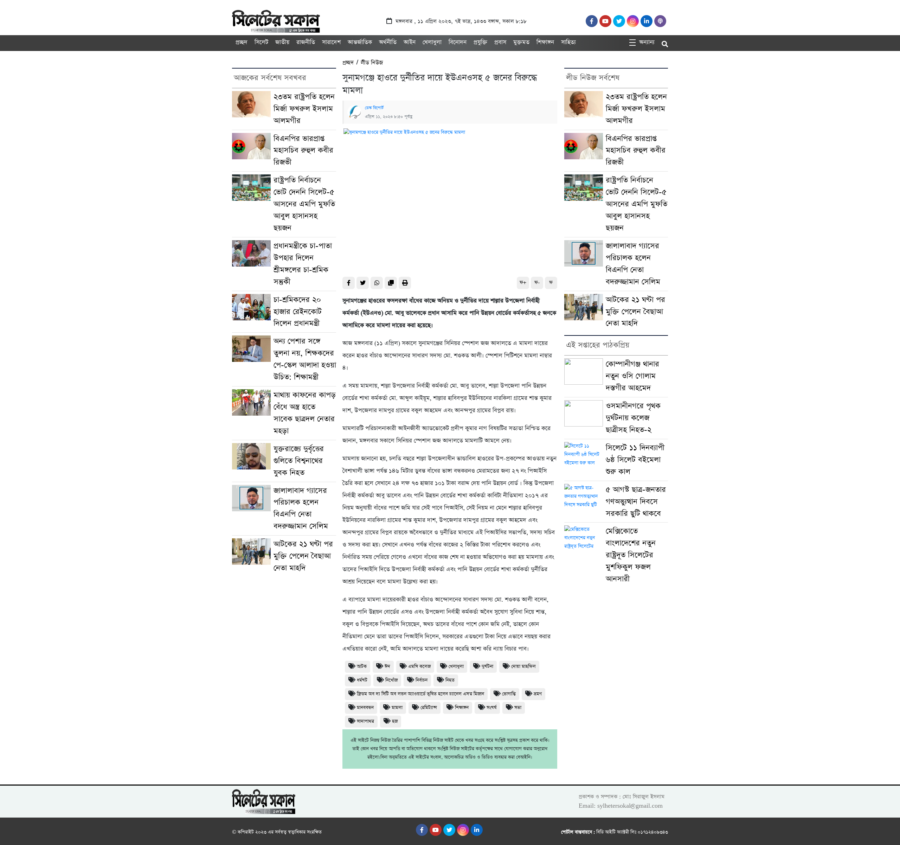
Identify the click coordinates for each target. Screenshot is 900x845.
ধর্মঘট (362, 680)
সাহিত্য (568, 42)
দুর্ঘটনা (487, 666)
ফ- (537, 282)
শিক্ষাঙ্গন (545, 42)
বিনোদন (458, 42)
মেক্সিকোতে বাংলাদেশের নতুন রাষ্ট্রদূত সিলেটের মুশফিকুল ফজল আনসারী (631, 555)
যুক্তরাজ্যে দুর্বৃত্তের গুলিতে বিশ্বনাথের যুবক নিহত (299, 460)
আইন (410, 42)
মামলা (397, 707)
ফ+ (523, 282)
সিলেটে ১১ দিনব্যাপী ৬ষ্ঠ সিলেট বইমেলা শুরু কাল (635, 459)
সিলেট (261, 42)
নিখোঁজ (391, 680)
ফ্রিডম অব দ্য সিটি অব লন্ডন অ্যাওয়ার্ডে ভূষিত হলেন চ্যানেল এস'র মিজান (420, 694)
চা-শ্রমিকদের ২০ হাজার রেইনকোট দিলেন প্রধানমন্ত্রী (298, 311)
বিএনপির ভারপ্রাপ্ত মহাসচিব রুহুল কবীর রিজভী (303, 150)
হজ (395, 721)
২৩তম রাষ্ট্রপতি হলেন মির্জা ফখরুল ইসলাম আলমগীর (304, 108)
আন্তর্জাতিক (360, 42)
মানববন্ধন (365, 707)
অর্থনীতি (388, 42)
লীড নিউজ (372, 63)
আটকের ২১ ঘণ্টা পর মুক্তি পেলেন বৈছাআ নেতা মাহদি (303, 556)
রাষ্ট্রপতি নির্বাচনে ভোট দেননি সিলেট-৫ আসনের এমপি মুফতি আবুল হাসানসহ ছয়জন (304, 204)
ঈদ (387, 666)
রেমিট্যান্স (428, 707)
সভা (517, 707)
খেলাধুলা (432, 42)
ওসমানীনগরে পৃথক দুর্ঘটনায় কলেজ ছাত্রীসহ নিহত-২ (633, 418)
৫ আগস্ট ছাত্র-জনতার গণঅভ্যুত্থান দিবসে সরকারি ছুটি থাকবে (636, 501)
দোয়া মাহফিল (523, 666)
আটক (362, 666)
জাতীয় (282, 42)
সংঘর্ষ (491, 707)
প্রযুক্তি (480, 42)
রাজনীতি (305, 42)
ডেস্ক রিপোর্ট (374, 108)
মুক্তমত (521, 42)
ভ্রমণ (538, 694)
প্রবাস (500, 42)
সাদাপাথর (365, 721)
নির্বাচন (422, 680)
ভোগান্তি (509, 694)
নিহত (450, 680)
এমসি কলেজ (419, 666)
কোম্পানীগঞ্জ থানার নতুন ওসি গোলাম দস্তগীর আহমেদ (632, 376)
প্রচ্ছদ (242, 42)
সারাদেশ (331, 42)
